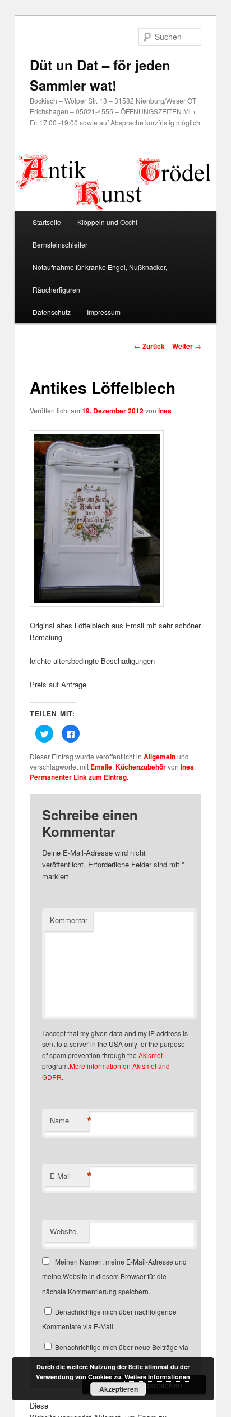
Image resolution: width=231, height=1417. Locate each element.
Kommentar (68, 920)
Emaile (101, 767)
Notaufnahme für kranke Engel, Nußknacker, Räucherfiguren (100, 278)
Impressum (104, 312)
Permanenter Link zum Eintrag (78, 777)
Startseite (47, 222)
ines (165, 411)
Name (69, 1121)
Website (63, 1231)
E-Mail (69, 1176)
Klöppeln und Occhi (107, 222)
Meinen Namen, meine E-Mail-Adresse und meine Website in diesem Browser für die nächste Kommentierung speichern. (114, 1276)
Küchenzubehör (141, 767)
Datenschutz (52, 312)
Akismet (150, 1055)
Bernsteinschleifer (60, 244)
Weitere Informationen (157, 1377)
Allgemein (159, 757)
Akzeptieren (118, 1389)
